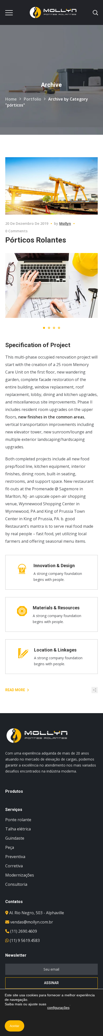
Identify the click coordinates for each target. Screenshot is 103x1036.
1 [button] (44, 328)
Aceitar (14, 1026)
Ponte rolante (18, 819)
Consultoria (16, 884)
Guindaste (14, 838)
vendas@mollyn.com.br (31, 922)
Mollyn (65, 223)
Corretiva (14, 866)
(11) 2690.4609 (23, 931)
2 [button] (49, 328)
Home (11, 99)
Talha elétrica (18, 829)
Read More (15, 690)
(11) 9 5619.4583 (25, 940)
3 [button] (54, 328)
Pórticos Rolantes (35, 240)
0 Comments (16, 231)
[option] (52, 285)
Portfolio (32, 99)
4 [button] (59, 328)
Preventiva (15, 856)
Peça (9, 847)
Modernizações (19, 875)
